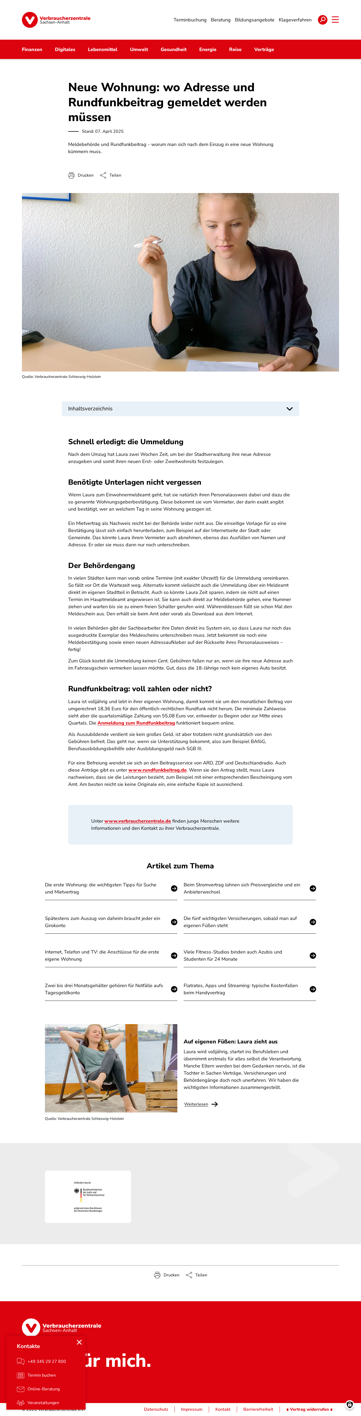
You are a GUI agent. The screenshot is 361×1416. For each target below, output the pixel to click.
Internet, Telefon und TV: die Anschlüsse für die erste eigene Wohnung (102, 955)
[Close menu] (79, 1342)
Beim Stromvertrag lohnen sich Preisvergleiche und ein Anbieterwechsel (242, 888)
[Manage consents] (349, 1404)
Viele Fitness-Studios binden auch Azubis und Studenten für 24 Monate (233, 955)
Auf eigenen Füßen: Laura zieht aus (230, 1041)
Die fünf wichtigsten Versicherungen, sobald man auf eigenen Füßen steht (240, 922)
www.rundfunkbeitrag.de (157, 770)
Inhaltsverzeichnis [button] (90, 408)
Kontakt (222, 1409)
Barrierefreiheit (258, 1409)
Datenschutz (156, 1409)
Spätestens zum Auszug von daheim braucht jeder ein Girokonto (102, 922)
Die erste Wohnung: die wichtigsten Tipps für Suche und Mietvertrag (100, 888)
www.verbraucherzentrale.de (137, 821)
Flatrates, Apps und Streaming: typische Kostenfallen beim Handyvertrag (241, 989)
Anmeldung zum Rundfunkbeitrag (136, 723)
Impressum (191, 1409)
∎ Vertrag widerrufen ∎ (309, 1409)
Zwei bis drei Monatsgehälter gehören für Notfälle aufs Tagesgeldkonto (104, 989)
